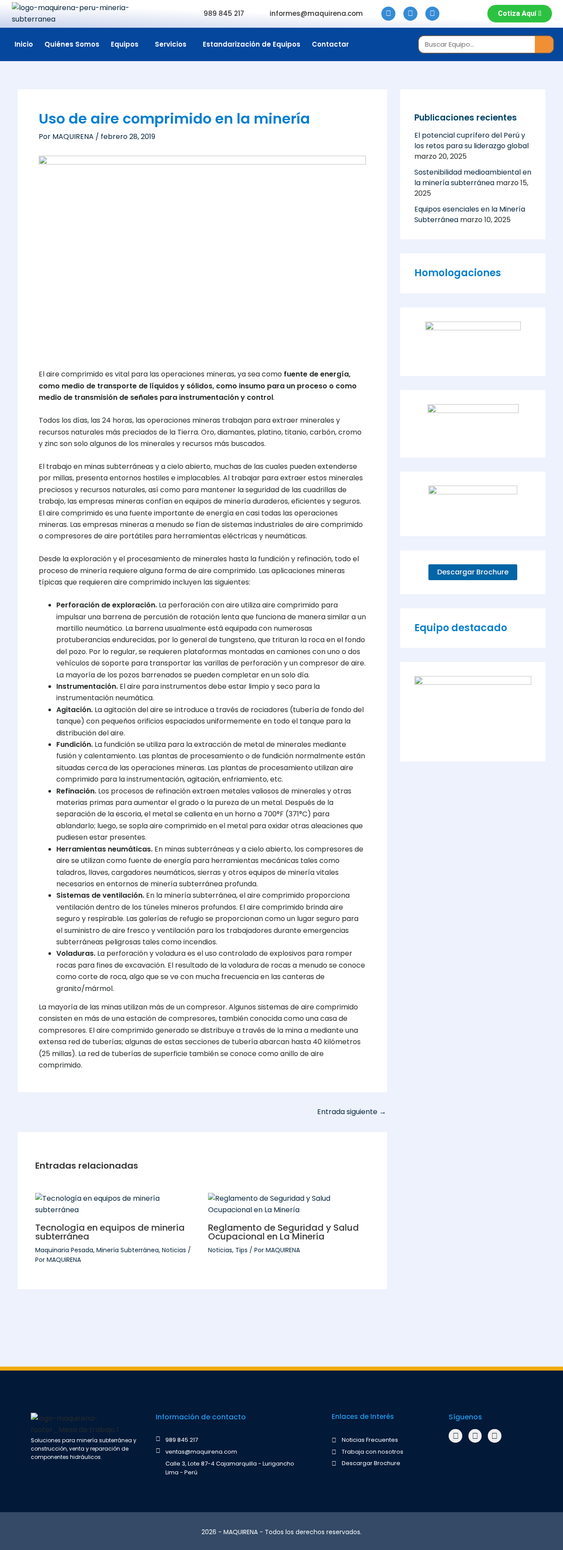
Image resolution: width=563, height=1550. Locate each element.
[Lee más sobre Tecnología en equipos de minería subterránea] (116, 1204)
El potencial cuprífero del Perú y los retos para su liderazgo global (471, 140)
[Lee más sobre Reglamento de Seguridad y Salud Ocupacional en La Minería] (289, 1204)
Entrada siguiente (351, 1111)
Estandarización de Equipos (251, 44)
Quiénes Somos (71, 44)
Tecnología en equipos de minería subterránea (110, 1232)
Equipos (125, 44)
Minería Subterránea (127, 1250)
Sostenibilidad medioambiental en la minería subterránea (472, 177)
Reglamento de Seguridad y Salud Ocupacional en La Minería (283, 1232)
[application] (142, 44)
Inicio (24, 44)
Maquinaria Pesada (64, 1250)
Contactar (330, 44)
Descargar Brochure (472, 572)
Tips (241, 1250)
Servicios (170, 44)
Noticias (174, 1250)
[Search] (544, 44)
